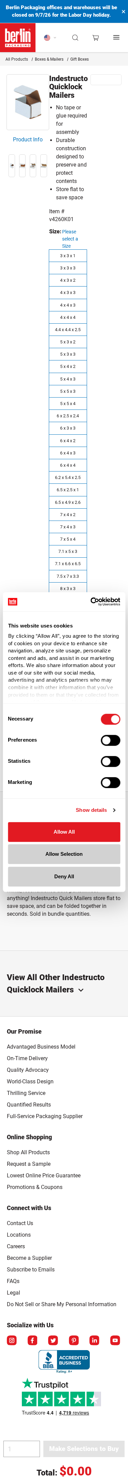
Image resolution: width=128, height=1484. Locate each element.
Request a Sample (29, 1164)
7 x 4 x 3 (67, 526)
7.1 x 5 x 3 (67, 551)
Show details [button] (91, 810)
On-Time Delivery (27, 1058)
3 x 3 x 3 (67, 267)
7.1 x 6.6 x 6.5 (68, 563)
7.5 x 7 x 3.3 (68, 576)
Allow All (64, 832)
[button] (76, 37)
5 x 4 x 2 (67, 366)
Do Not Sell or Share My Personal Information (61, 1303)
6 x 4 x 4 (67, 465)
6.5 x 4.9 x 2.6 (68, 502)
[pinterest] (74, 1340)
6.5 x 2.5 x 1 (68, 489)
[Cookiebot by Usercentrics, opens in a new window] (91, 601)
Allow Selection (64, 854)
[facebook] (33, 1340)
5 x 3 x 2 (67, 341)
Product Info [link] (28, 139)
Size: (55, 231)
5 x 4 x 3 (67, 379)
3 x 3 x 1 (67, 255)
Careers (16, 1246)
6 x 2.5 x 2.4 (68, 415)
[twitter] (53, 1340)
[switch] (110, 740)
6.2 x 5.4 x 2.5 (68, 477)
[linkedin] (94, 1340)
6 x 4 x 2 (67, 440)
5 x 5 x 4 (67, 403)
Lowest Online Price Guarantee (44, 1175)
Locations (19, 1235)
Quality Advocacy (28, 1070)
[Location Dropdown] (50, 37)
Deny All (64, 876)
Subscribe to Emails (31, 1269)
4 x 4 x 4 (67, 317)
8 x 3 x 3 (67, 588)
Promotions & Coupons (34, 1187)
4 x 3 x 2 (67, 280)
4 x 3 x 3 (67, 292)
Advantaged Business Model (41, 1047)
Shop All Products (28, 1152)
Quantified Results (29, 1104)
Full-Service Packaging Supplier (45, 1116)
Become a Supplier (29, 1258)
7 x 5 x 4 (67, 539)
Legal (13, 1292)
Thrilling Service (26, 1093)
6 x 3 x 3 (67, 428)
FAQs (13, 1281)
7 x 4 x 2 (67, 514)
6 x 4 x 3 (67, 452)
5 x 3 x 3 (67, 354)
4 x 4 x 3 (67, 305)
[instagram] (12, 1340)
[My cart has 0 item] (95, 37)
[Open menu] (117, 37)
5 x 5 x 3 (67, 391)
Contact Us (20, 1223)
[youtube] (115, 1340)
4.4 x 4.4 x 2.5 (68, 329)
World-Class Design (30, 1081)
